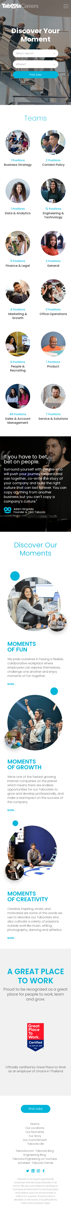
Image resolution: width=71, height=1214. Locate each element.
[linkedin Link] (32, 1171)
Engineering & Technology (53, 215)
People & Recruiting (18, 368)
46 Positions (17, 414)
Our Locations (34, 1128)
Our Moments (35, 1132)
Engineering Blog (34, 1155)
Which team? (25, 53)
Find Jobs (35, 74)
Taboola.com (25, 1151)
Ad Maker (24, 1163)
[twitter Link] (27, 1171)
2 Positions (53, 160)
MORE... (11, 684)
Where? (21, 64)
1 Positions (18, 160)
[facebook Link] (43, 1171)
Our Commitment (35, 1140)
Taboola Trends (42, 1163)
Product (53, 366)
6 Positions (17, 261)
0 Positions (53, 309)
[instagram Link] (38, 1171)
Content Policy (53, 165)
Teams (34, 1124)
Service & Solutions (53, 418)
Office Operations (53, 314)
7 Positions (53, 414)
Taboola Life (35, 1144)
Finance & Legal (18, 265)
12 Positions (53, 209)
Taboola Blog (45, 1151)
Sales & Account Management (17, 420)
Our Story (35, 1136)
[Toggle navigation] (66, 6)
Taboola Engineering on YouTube (34, 1159)
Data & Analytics (18, 213)
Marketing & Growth (17, 316)
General (53, 265)
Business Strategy (18, 165)
